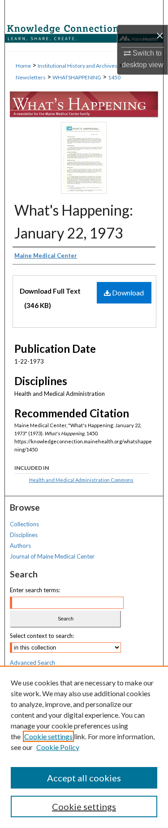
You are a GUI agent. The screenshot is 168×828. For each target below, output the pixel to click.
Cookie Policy (57, 747)
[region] (84, 747)
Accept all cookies (84, 777)
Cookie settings (48, 736)
